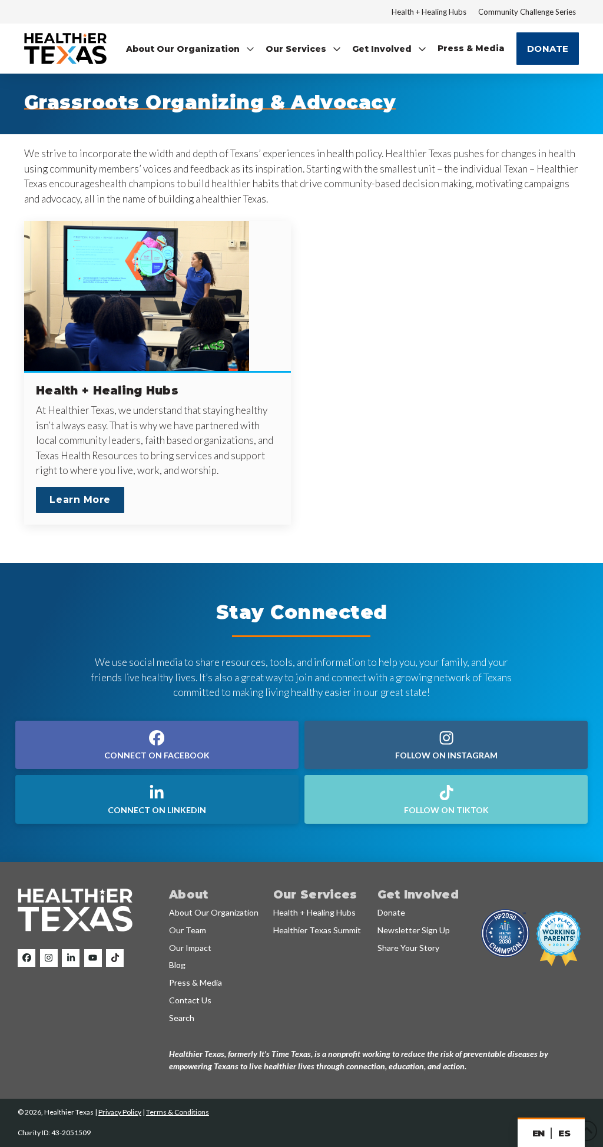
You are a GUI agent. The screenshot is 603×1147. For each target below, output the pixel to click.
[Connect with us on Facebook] (26, 958)
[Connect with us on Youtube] (93, 958)
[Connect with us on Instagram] (49, 958)
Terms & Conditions (177, 1112)
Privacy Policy (119, 1112)
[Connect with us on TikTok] (115, 958)
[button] (190, 49)
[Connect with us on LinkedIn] (70, 958)
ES (564, 1133)
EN (538, 1133)
